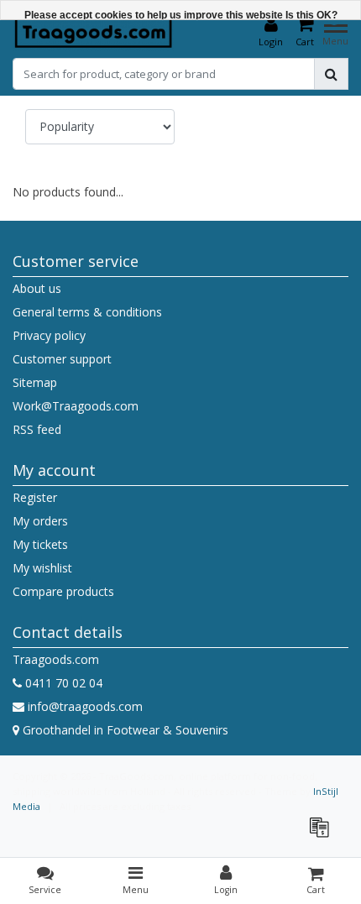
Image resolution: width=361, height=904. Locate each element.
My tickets (40, 544)
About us (37, 288)
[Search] (331, 74)
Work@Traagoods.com (76, 406)
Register (35, 497)
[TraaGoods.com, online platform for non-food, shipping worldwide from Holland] (94, 32)
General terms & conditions (87, 312)
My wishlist (42, 568)
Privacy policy (49, 335)
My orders (40, 521)
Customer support (62, 359)
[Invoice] (323, 835)
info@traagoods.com (85, 706)
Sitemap (35, 382)
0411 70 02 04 (62, 683)
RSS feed (37, 429)
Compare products (63, 591)
